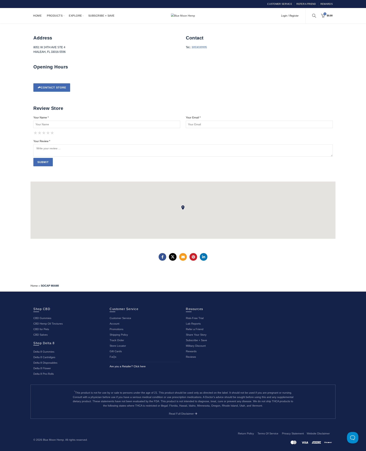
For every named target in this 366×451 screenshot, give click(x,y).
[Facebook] (162, 257)
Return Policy (246, 433)
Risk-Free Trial (195, 318)
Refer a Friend (306, 4)
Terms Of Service (268, 433)
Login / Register (290, 15)
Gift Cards (116, 351)
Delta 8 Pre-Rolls (43, 373)
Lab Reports (193, 323)
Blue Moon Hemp (53, 439)
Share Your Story (196, 334)
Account (114, 323)
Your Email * (193, 117)
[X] (173, 257)
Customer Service (279, 4)
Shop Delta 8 (44, 343)
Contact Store (53, 87)
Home (37, 15)
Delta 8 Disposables (45, 362)
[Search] (314, 15)
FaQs (113, 356)
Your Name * (41, 117)
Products (55, 15)
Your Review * (41, 141)
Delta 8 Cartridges (44, 357)
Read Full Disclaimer (182, 413)
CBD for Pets (41, 329)
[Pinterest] (193, 257)
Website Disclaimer (318, 433)
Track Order (117, 340)
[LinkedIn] (203, 257)
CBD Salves (40, 334)
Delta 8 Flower (42, 368)
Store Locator (118, 345)
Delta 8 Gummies (43, 351)
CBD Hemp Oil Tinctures (48, 323)
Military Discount (196, 345)
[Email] (183, 257)
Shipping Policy (119, 334)
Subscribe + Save (101, 15)
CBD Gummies (42, 318)
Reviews (191, 356)
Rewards (326, 4)
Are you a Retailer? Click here (128, 366)
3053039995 (199, 47)
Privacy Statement (293, 433)
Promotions (116, 329)
